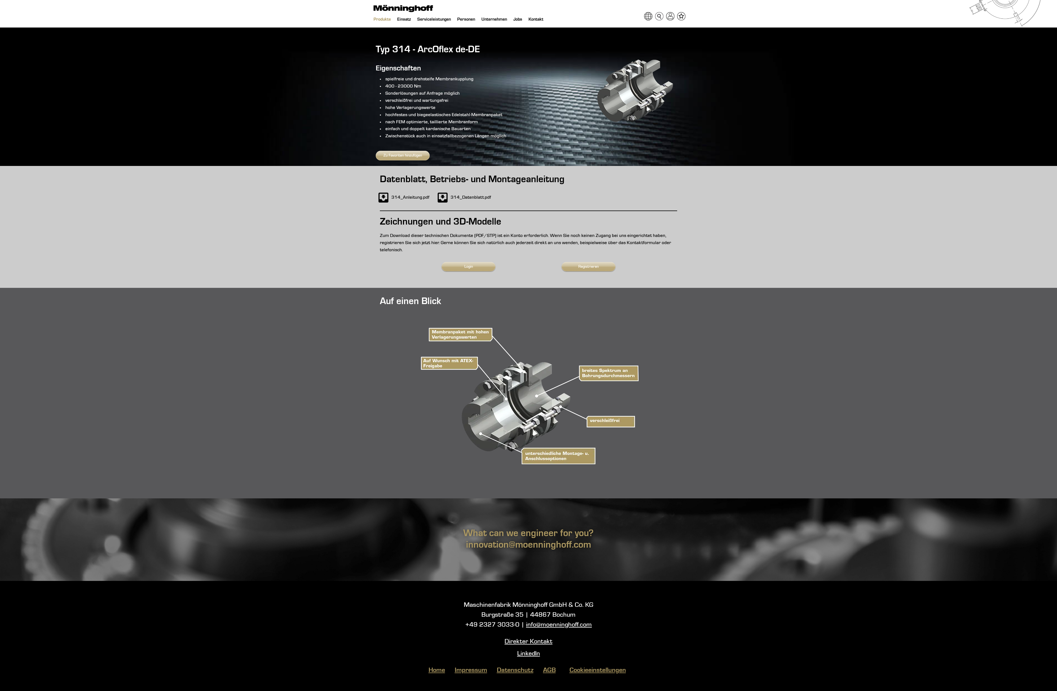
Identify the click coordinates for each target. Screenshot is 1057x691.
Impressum (471, 670)
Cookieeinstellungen (598, 670)
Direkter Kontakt (528, 641)
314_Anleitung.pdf (410, 197)
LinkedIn (528, 654)
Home (437, 670)
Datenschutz (515, 670)
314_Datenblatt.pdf (471, 197)
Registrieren (588, 267)
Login (468, 267)
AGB (549, 670)
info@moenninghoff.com (559, 625)
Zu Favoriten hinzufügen (402, 155)
